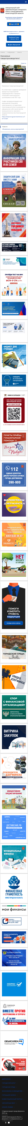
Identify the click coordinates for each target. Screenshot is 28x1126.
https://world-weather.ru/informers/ (14, 18)
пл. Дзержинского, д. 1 (14, 33)
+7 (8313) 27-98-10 (7, 1121)
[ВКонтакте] (3, 1123)
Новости (19, 52)
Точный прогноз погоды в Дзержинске (14, 17)
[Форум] (9, 1123)
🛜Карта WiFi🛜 (14, 24)
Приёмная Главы (14, 38)
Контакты (5, 1115)
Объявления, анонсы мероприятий (13, 129)
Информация (11, 52)
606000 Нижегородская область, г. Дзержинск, (14, 31)
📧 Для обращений (14, 45)
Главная (2, 52)
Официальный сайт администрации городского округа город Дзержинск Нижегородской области (15, 10)
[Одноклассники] (6, 1123)
